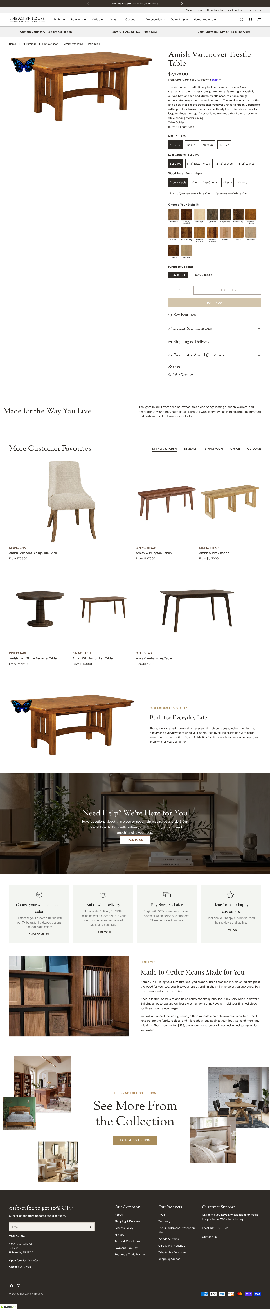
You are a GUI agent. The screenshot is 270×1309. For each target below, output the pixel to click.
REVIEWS (231, 930)
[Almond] (173, 214)
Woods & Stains (168, 1239)
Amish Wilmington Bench (154, 553)
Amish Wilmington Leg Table (93, 658)
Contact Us (255, 10)
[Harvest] (173, 232)
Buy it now (215, 302)
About (189, 10)
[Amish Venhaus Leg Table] (198, 607)
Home (12, 43)
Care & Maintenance (171, 1246)
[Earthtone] (238, 214)
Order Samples (215, 10)
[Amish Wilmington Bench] (166, 502)
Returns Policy (124, 1228)
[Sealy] (238, 232)
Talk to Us (135, 840)
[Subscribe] (90, 1227)
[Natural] (225, 232)
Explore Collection (59, 32)
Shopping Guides (169, 1259)
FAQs (200, 10)
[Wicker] (186, 250)
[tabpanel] (135, 563)
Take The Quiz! (240, 32)
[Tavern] (173, 250)
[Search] (241, 19)
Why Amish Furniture (172, 1252)
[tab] (164, 449)
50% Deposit (203, 275)
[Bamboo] (199, 214)
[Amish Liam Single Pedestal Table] (40, 607)
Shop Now (150, 32)
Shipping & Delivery (127, 1221)
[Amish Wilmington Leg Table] (103, 607)
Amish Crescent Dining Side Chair (33, 553)
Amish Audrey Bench (214, 553)
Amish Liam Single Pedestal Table (33, 658)
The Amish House (31, 1294)
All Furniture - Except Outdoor (40, 43)
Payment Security (126, 1248)
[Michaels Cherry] (212, 232)
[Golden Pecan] (250, 214)
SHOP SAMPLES (39, 934)
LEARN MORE (103, 932)
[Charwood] (225, 214)
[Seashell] (250, 232)
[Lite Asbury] (186, 232)
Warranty (164, 1221)
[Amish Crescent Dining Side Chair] (71, 502)
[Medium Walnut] (199, 232)
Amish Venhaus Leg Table (154, 658)
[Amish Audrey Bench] (230, 502)
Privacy (119, 1234)
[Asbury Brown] (186, 214)
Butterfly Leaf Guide (181, 127)
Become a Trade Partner (130, 1254)
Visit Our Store (236, 10)
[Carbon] (212, 214)
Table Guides (176, 122)
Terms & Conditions (127, 1241)
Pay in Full (178, 275)
